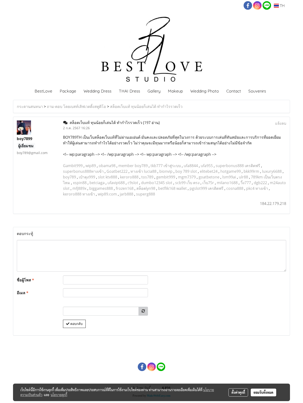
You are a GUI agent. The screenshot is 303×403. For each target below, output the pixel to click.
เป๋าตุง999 (87, 177)
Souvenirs (257, 91)
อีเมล (22, 292)
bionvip (166, 171)
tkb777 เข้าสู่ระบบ (166, 165)
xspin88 (80, 182)
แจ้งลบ (280, 123)
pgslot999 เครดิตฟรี (206, 188)
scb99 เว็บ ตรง (187, 182)
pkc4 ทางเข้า (257, 188)
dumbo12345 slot (156, 182)
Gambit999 (73, 165)
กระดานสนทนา (30, 106)
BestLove (43, 91)
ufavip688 (116, 182)
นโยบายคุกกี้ (59, 395)
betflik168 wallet (172, 188)
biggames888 (101, 188)
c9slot (133, 182)
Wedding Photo (204, 91)
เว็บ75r (208, 182)
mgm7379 (187, 177)
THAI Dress (129, 91)
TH (282, 5)
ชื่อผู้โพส (25, 280)
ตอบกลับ (76, 324)
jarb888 (126, 194)
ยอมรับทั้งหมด (263, 392)
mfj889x (79, 188)
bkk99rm (251, 171)
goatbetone (209, 177)
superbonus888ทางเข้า (83, 171)
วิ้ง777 (246, 182)
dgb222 (260, 182)
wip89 (90, 165)
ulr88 (243, 177)
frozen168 (125, 188)
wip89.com (107, 194)
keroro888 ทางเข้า (79, 194)
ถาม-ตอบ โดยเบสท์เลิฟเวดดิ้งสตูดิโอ (76, 106)
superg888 (145, 194)
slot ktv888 (107, 177)
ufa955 (207, 165)
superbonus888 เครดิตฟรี (238, 165)
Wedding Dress (97, 91)
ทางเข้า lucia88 (143, 171)
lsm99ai (229, 177)
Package (68, 91)
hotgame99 (230, 171)
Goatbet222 (117, 171)
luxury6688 (272, 171)
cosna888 (234, 188)
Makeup (175, 91)
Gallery (153, 91)
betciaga (97, 182)
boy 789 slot (186, 171)
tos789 (147, 177)
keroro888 (129, 177)
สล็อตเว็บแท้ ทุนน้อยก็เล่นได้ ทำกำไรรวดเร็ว (146, 106)
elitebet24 (209, 171)
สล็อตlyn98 (145, 188)
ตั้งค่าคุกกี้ (238, 392)
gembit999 (165, 177)
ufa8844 (191, 165)
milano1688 (227, 182)
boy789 (69, 177)
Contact (233, 91)
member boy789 (133, 165)
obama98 (107, 165)
